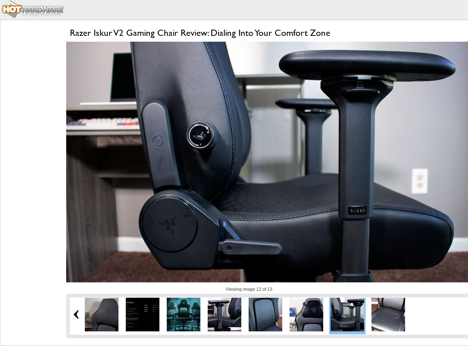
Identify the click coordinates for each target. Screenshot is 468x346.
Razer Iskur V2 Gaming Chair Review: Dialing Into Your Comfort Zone (200, 32)
